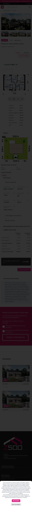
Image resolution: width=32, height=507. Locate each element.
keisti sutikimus (16, 504)
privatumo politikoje (18, 493)
